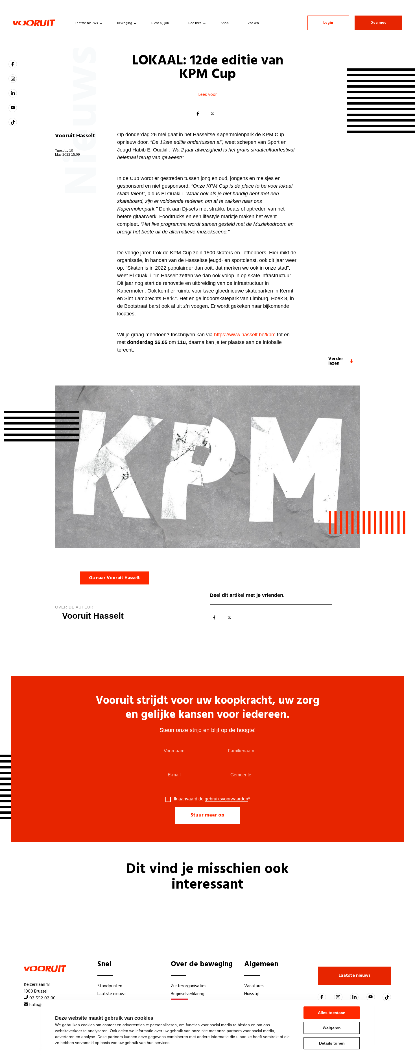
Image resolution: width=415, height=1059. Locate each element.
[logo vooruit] (34, 23)
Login (328, 23)
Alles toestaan (332, 1012)
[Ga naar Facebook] (12, 64)
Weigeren (332, 1028)
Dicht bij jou (160, 23)
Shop (225, 23)
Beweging (124, 23)
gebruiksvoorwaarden (226, 798)
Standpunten (109, 986)
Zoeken (253, 23)
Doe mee (195, 23)
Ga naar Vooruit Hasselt (114, 578)
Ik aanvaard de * (212, 799)
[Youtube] (12, 108)
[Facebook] (197, 114)
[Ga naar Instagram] (12, 78)
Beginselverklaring (187, 994)
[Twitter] (212, 114)
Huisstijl (251, 994)
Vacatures (254, 986)
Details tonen (332, 1043)
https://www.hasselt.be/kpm (245, 334)
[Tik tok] (12, 122)
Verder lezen (335, 361)
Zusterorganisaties (188, 986)
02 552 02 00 (42, 998)
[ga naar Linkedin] (12, 93)
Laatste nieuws (86, 23)
